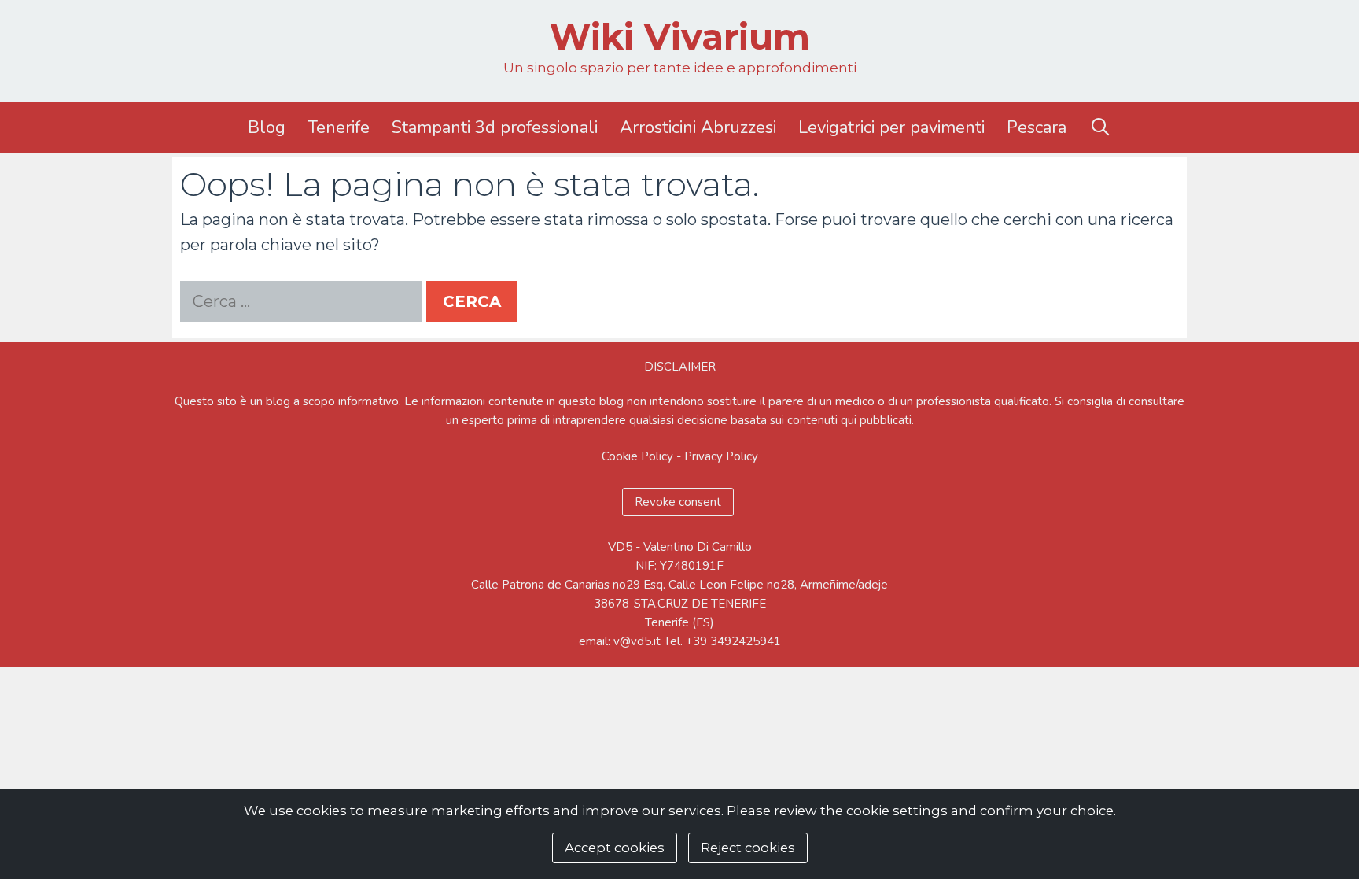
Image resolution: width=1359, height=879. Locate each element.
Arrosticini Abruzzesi (698, 127)
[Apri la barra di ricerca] (1099, 127)
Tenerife (339, 127)
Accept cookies (615, 847)
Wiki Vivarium (680, 36)
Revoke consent (678, 502)
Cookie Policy (637, 456)
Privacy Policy (721, 456)
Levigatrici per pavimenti (891, 127)
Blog (266, 127)
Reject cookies (748, 847)
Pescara (1036, 127)
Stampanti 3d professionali (495, 127)
